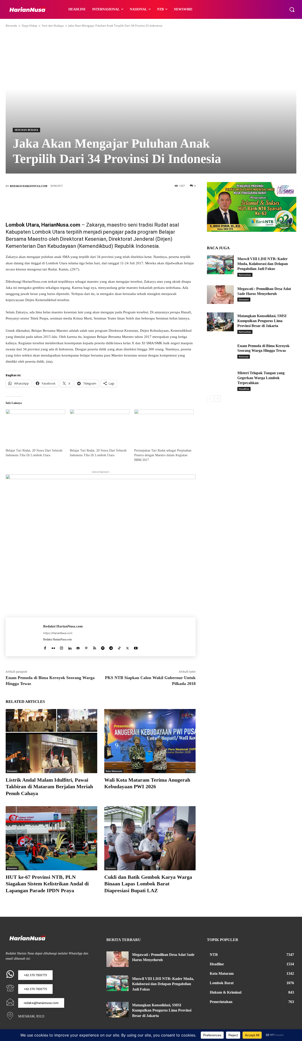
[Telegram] (111, 647)
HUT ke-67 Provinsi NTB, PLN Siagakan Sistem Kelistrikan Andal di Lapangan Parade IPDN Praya (47, 883)
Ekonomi (12, 771)
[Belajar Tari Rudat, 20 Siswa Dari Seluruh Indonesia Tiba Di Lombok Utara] (35, 426)
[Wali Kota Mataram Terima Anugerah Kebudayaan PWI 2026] (150, 741)
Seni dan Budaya (53, 26)
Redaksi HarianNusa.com (28, 186)
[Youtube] (136, 647)
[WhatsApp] (122, 202)
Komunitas (245, 274)
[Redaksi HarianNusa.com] (24, 636)
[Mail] (78, 647)
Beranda (11, 26)
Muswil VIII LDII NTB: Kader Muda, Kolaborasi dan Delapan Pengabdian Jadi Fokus (262, 264)
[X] (94, 202)
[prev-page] (210, 399)
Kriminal (243, 356)
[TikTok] (119, 647)
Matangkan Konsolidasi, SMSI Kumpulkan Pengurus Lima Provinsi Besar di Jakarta (261, 321)
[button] (291, 9)
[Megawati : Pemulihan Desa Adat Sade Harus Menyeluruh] (220, 294)
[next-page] (217, 399)
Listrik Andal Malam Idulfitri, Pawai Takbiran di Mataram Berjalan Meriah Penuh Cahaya (49, 786)
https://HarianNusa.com (57, 633)
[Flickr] (53, 647)
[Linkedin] (69, 647)
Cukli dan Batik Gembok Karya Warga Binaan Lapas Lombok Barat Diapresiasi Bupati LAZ (148, 883)
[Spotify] (103, 647)
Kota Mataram (114, 771)
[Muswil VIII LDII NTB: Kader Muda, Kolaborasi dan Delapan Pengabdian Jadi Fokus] (220, 264)
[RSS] (94, 647)
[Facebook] (79, 202)
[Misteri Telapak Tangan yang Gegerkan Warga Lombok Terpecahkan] (220, 378)
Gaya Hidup (29, 26)
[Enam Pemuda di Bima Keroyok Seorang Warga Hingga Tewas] (220, 351)
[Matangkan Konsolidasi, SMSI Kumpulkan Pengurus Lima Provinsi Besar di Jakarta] (220, 321)
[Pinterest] (108, 202)
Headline (244, 388)
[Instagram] (61, 647)
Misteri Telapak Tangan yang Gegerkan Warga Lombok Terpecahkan (261, 378)
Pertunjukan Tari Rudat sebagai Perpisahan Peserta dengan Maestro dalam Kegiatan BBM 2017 (162, 455)
